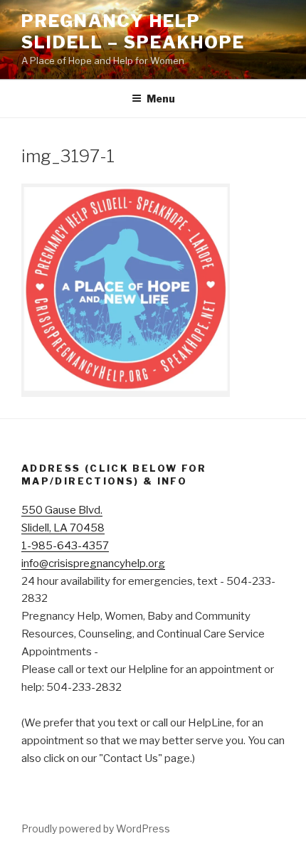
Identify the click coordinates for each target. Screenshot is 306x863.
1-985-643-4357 (65, 545)
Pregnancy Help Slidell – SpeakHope (132, 32)
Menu (161, 98)
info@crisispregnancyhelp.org (93, 563)
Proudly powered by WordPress (95, 828)
